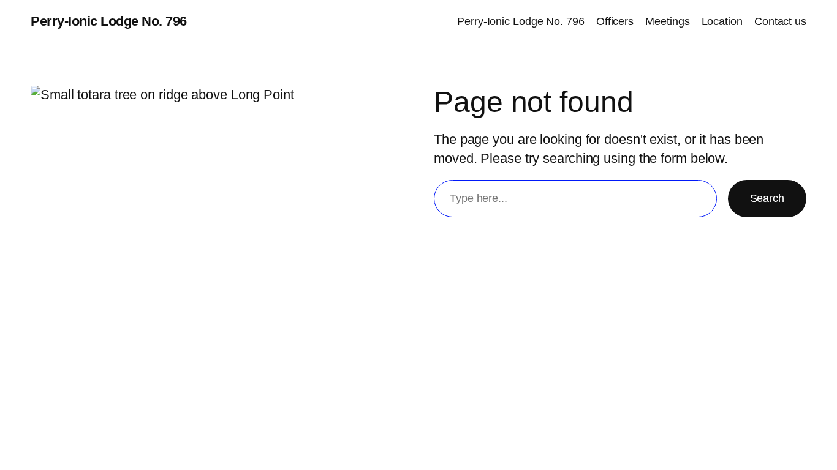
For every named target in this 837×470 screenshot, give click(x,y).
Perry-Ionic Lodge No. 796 (109, 21)
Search (767, 198)
